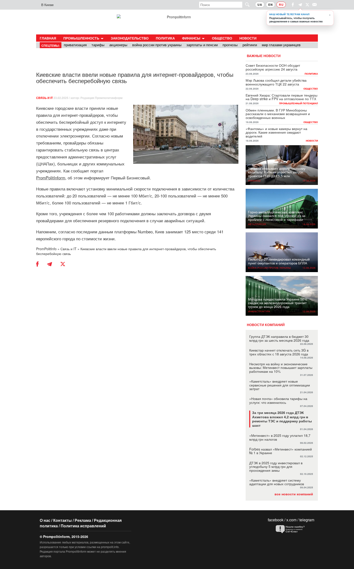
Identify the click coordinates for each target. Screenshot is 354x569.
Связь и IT (44, 98)
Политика (165, 38)
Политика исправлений (83, 526)
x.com (291, 520)
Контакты (62, 520)
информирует (97, 178)
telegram (306, 520)
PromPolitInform (50, 178)
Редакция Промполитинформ (101, 98)
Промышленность (81, 38)
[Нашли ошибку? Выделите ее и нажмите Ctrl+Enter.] (294, 529)
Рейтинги (250, 44)
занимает (174, 232)
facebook (275, 520)
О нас (45, 520)
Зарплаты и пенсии (202, 44)
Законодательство (130, 38)
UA (259, 4)
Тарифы (98, 44)
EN (270, 4)
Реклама (83, 520)
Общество (222, 38)
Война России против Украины (157, 44)
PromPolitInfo (46, 248)
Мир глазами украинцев (281, 44)
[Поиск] (245, 4)
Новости (247, 38)
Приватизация (75, 44)
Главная (48, 38)
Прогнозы (230, 44)
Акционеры (118, 44)
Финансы (191, 38)
